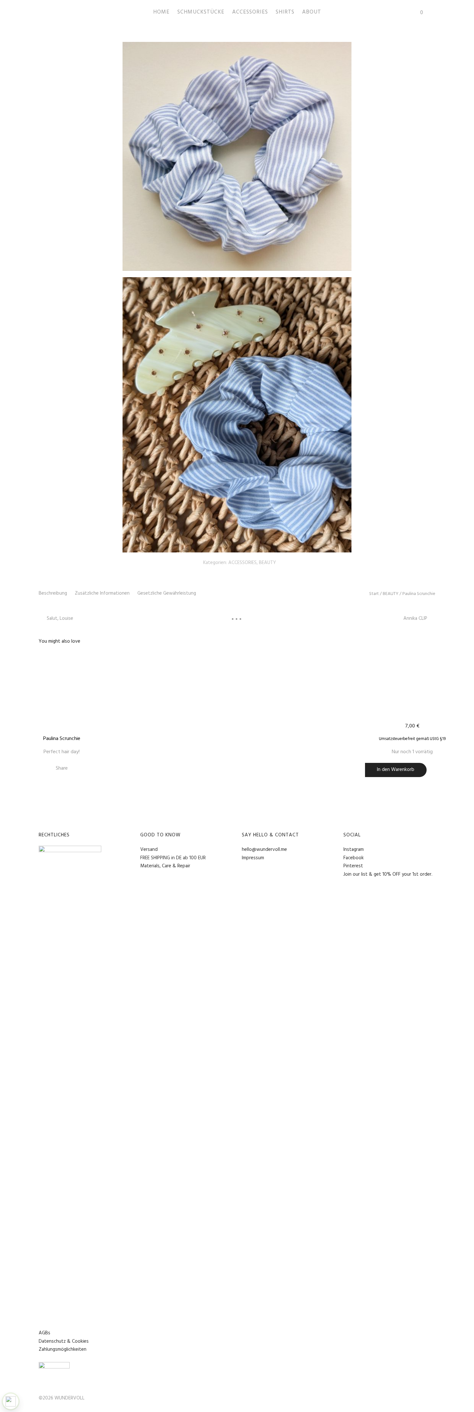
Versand (149, 849)
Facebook (353, 858)
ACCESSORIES (242, 563)
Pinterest (353, 866)
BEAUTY (267, 563)
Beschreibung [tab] (53, 593)
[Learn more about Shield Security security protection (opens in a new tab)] (10, 1401)
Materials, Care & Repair (165, 866)
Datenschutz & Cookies (64, 1341)
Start (374, 594)
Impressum (253, 858)
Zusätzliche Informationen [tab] (102, 593)
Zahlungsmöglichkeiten (62, 1349)
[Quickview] (118, 657)
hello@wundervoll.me (264, 849)
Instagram (353, 849)
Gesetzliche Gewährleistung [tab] (166, 593)
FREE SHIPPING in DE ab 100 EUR (173, 858)
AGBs (44, 1333)
